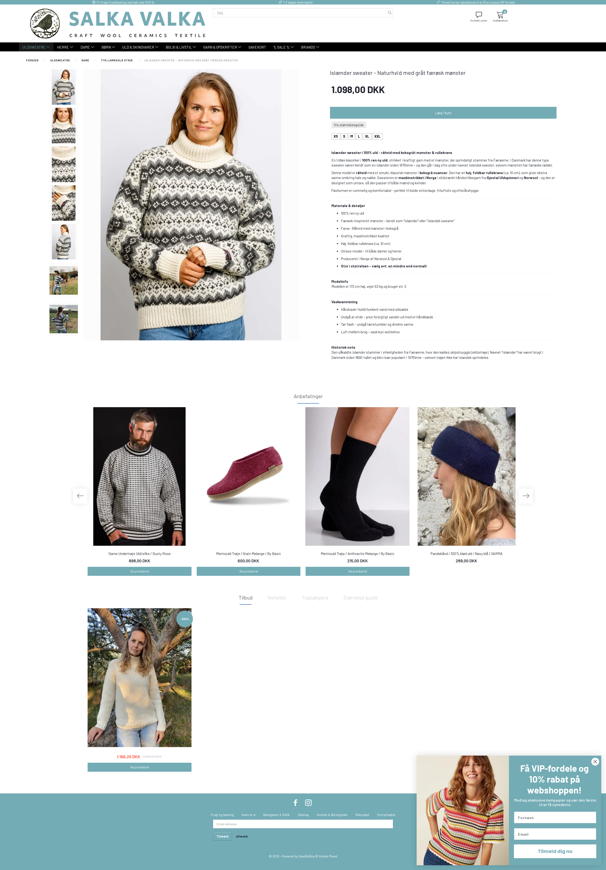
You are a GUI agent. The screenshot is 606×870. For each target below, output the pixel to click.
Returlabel (362, 815)
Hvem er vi (248, 815)
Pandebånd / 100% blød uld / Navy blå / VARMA (466, 553)
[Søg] (390, 12)
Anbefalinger (308, 396)
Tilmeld (222, 836)
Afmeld (242, 836)
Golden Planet (328, 856)
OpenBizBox (307, 856)
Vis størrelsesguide (349, 125)
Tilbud (246, 597)
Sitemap (303, 815)
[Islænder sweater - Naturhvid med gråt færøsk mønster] (191, 204)
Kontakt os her (478, 20)
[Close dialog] (595, 761)
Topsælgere (315, 597)
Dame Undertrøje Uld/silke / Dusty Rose (139, 553)
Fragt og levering (222, 815)
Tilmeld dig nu (555, 851)
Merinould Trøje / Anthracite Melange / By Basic (357, 553)
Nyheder (277, 597)
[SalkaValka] (118, 23)
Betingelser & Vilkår (276, 815)
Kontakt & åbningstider (332, 815)
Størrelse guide (360, 597)
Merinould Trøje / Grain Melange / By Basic (248, 553)
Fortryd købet (386, 815)
